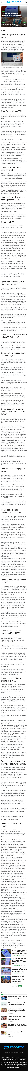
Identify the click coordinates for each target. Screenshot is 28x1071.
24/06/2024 (23, 955)
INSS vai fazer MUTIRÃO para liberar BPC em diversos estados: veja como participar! (18, 979)
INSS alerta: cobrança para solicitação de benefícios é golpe (11, 14)
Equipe (6, 1052)
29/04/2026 (11, 999)
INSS (3, 11)
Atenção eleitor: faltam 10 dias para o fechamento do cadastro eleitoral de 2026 (17, 1033)
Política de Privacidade (13, 1052)
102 (16, 986)
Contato (21, 1052)
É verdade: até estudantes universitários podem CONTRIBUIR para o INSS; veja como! (19, 961)
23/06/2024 (23, 965)
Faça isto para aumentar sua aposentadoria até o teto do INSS (10, 24)
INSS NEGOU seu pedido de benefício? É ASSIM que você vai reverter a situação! (19, 951)
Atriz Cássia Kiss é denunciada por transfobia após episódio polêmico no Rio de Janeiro (17, 1025)
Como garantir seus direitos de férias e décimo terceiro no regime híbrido (17, 997)
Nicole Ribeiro (17, 955)
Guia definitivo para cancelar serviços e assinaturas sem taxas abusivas (17, 1003)
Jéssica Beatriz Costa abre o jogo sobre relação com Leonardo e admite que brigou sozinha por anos (17, 1010)
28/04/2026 (11, 1028)
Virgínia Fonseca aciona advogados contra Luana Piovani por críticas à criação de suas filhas (17, 1018)
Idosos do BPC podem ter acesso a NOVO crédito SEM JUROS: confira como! (19, 969)
